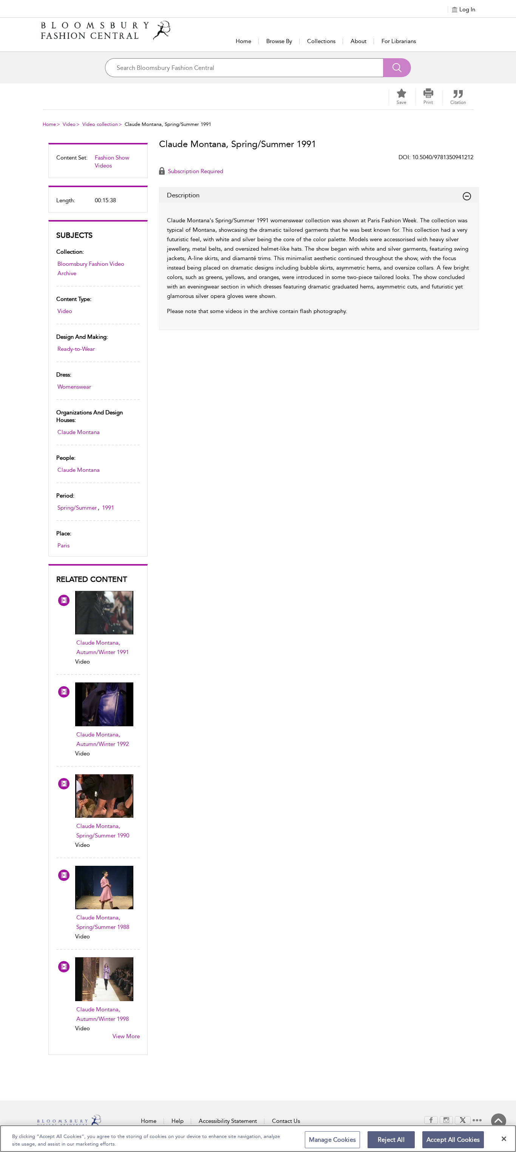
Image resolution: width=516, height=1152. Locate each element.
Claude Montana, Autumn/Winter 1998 (102, 1014)
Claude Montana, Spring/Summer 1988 (102, 922)
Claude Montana (78, 432)
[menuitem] (98, 165)
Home (243, 41)
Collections (321, 41)
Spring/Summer (77, 507)
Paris (63, 545)
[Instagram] (446, 1119)
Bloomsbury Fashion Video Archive (90, 268)
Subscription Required (195, 171)
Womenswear (74, 386)
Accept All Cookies (453, 1139)
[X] (462, 1119)
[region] (258, 1138)
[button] (428, 96)
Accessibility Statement (228, 1121)
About (358, 41)
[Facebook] (431, 1119)
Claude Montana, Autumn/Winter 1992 (102, 739)
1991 (108, 507)
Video (69, 124)
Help (177, 1121)
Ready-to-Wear (76, 349)
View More (126, 1036)
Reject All (391, 1139)
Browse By (279, 41)
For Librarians (399, 41)
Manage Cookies (332, 1139)
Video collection (100, 124)
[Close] (504, 1138)
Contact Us (286, 1121)
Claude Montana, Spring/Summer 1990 (102, 831)
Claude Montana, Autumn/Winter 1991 (102, 647)
